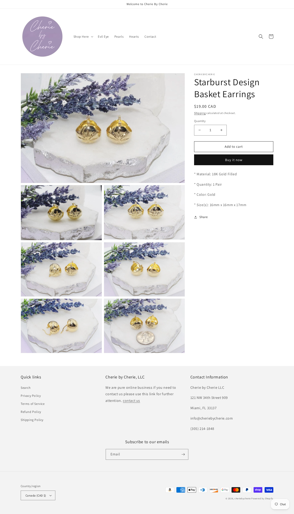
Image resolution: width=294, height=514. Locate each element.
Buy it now (234, 160)
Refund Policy (31, 412)
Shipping (200, 113)
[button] (83, 36)
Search (26, 388)
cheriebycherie (243, 498)
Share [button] (203, 217)
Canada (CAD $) (35, 495)
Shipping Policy (32, 420)
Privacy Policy (31, 396)
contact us (131, 400)
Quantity (200, 121)
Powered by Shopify (262, 498)
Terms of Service (33, 404)
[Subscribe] (183, 454)
